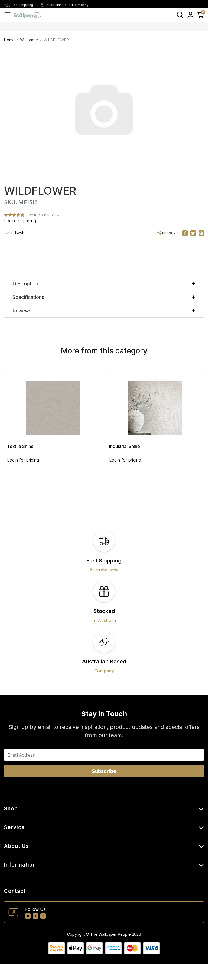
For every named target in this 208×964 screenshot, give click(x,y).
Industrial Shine (124, 446)
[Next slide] (190, 425)
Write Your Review (44, 215)
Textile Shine (20, 446)
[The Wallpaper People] (27, 14)
